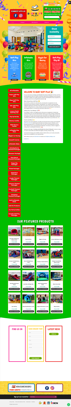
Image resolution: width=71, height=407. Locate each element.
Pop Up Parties (14, 117)
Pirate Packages (14, 168)
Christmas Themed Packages (14, 195)
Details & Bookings (14, 244)
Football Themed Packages (14, 189)
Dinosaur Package (14, 153)
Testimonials (28, 401)
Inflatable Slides (14, 144)
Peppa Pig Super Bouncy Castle (42, 284)
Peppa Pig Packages (14, 163)
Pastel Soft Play (28, 239)
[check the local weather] (52, 3)
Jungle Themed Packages (14, 178)
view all (54, 334)
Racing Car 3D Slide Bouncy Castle (14, 262)
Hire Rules (58, 22)
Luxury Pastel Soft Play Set (14, 111)
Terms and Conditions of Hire (20, 401)
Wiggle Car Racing (14, 136)
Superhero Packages (14, 173)
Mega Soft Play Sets (14, 100)
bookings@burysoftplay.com (26, 389)
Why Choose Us (35, 22)
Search (60, 16)
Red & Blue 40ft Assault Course (14, 284)
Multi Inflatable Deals (14, 201)
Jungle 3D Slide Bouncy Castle (42, 306)
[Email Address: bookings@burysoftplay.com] (52, 14)
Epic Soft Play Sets (14, 106)
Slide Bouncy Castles (14, 125)
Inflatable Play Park (14, 131)
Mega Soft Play (57, 306)
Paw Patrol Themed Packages (14, 158)
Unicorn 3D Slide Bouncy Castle (28, 262)
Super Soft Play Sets (14, 95)
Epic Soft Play (14, 306)
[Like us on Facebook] (16, 15)
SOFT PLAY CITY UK (28, 123)
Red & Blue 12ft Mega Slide (28, 284)
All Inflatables (14, 90)
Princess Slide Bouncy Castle (56, 239)
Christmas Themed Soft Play (42, 261)
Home (12, 22)
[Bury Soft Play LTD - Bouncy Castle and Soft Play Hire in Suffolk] (35, 10)
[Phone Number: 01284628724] (52, 12)
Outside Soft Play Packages (14, 214)
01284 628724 (37, 136)
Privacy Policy (12, 401)
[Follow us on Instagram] (21, 15)
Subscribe (55, 397)
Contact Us (46, 22)
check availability (54, 46)
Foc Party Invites (14, 210)
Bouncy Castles (14, 121)
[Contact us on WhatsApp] (68, 404)
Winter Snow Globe (56, 284)
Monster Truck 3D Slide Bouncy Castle (56, 262)
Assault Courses (14, 140)
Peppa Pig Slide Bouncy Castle (28, 306)
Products (22, 22)
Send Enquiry (35, 358)
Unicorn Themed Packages (14, 184)
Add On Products (14, 206)
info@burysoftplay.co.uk (50, 136)
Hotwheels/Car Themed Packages (14, 148)
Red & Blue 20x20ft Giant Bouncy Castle (14, 239)
